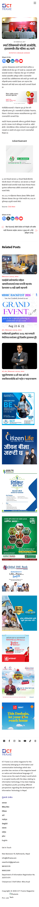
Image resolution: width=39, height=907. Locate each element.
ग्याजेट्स (4, 819)
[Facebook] (4, 61)
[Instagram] (17, 61)
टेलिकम (4, 811)
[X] (8, 61)
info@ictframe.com (9, 858)
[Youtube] (21, 61)
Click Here (11, 206)
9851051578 (6, 866)
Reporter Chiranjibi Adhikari (19, 53)
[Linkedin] (12, 61)
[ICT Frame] (7, 11)
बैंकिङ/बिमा (5, 807)
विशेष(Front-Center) (8, 277)
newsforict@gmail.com (10, 862)
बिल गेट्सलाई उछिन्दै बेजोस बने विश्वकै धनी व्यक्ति (21, 227)
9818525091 (6, 870)
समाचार (17, 277)
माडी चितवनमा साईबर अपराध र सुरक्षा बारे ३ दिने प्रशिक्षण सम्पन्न (18, 231)
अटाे (3, 371)
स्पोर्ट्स (4, 832)
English (4, 840)
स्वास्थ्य (4, 828)
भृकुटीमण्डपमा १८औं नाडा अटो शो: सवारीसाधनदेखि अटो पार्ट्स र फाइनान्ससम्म (19, 377)
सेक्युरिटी (4, 823)
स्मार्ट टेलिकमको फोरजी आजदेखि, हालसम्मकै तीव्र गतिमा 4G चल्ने (19, 47)
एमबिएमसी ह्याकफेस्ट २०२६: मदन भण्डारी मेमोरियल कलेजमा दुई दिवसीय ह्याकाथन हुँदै (19, 335)
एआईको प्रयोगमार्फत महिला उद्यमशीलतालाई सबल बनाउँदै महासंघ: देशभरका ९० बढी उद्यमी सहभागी (17, 284)
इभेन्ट (3, 330)
